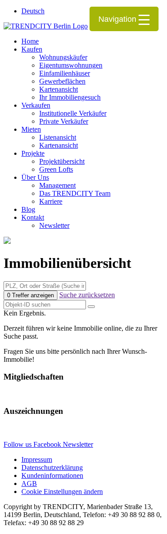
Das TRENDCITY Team (74, 193)
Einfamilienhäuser (64, 73)
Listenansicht (57, 137)
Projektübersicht (62, 161)
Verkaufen (35, 105)
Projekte (33, 153)
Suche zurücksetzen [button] (87, 295)
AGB (29, 483)
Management (57, 185)
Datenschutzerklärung (52, 467)
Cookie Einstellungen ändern (62, 491)
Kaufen (31, 49)
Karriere (50, 201)
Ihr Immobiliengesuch (70, 97)
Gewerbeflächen (62, 81)
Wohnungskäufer (63, 57)
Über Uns (35, 177)
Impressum (36, 459)
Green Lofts (56, 169)
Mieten (31, 129)
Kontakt (32, 217)
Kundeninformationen (52, 475)
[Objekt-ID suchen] (91, 306)
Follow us (18, 444)
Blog (28, 209)
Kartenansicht (58, 89)
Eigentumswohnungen (70, 65)
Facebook (48, 444)
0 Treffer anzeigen (30, 295)
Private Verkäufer (63, 121)
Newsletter (54, 225)
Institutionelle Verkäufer (72, 113)
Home (30, 41)
